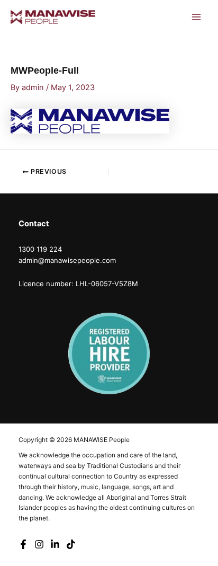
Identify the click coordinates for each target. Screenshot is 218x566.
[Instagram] (39, 544)
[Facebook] (23, 544)
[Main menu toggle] (196, 17)
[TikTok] (71, 544)
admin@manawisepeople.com (67, 260)
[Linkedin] (55, 544)
